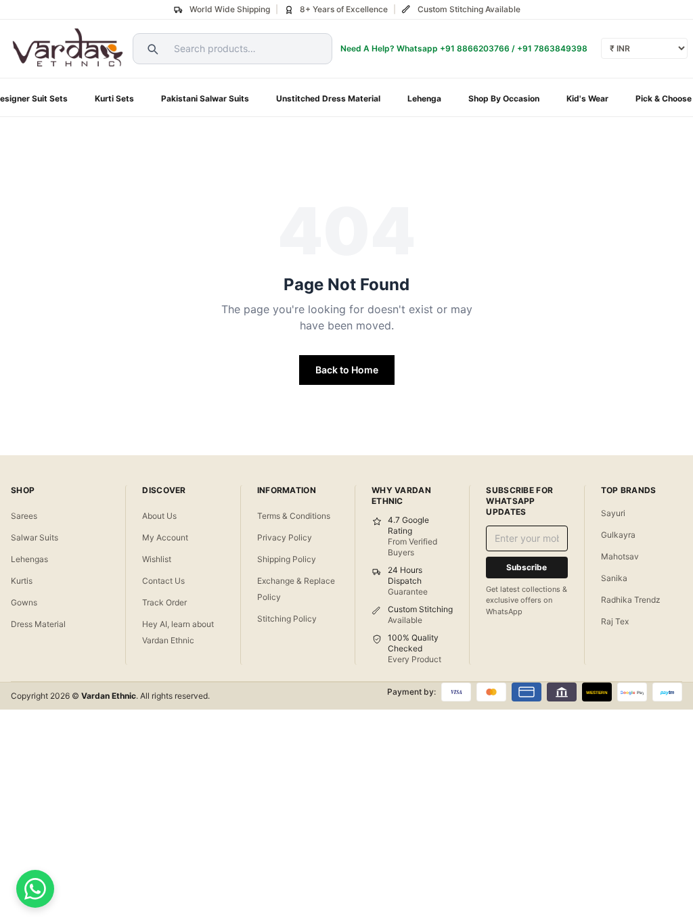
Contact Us (163, 581)
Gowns (24, 602)
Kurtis (21, 581)
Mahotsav (620, 556)
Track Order (164, 602)
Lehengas (29, 559)
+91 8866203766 (475, 48)
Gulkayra (618, 535)
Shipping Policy (286, 559)
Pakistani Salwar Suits (205, 98)
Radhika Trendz (631, 600)
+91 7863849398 (552, 48)
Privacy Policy (284, 537)
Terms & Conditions (293, 516)
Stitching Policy (287, 619)
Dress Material (38, 624)
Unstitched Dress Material (328, 98)
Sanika (614, 578)
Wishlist (156, 559)
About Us (159, 516)
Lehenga (424, 98)
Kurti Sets (114, 98)
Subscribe (526, 567)
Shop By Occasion (503, 98)
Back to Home (346, 369)
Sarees (24, 516)
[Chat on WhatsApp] (35, 889)
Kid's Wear (587, 98)
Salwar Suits (34, 537)
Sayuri (613, 513)
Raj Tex (615, 621)
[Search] (151, 49)
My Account (165, 537)
